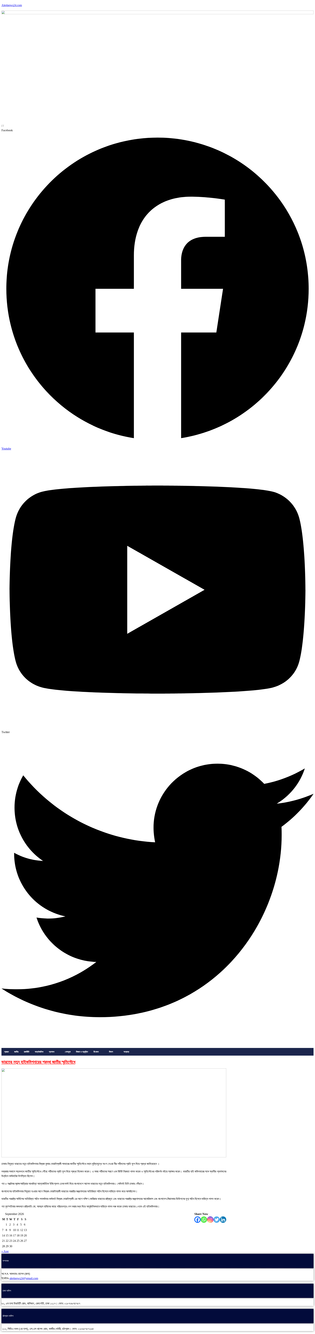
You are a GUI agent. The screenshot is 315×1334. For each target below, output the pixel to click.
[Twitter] (216, 1219)
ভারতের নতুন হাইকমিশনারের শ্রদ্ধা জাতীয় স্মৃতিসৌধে (38, 1062)
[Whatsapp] (204, 1219)
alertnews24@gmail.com (23, 1278)
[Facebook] (197, 1219)
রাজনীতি (26, 1051)
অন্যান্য (126, 1051)
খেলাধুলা (68, 1051)
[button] (54, 1052)
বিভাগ (111, 1051)
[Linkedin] (223, 1219)
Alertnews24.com (11, 5)
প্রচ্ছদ (6, 1051)
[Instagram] (210, 1219)
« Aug (5, 1251)
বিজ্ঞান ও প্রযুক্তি (82, 1051)
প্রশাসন (51, 1051)
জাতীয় (16, 1051)
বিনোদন (96, 1051)
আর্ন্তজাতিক (39, 1051)
